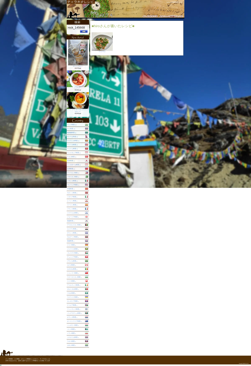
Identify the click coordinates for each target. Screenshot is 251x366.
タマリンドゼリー (78, 66)
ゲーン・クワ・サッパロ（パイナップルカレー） (78, 110)
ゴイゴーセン (102, 51)
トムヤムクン (78, 88)
